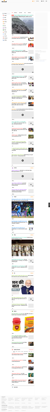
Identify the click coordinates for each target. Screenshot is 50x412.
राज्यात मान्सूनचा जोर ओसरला (37, 407)
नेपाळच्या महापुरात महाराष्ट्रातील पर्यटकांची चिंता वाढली (45, 406)
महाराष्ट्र (13, 48)
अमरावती (16, 351)
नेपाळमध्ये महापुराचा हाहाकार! (10, 406)
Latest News (9, 400)
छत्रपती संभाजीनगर (26, 351)
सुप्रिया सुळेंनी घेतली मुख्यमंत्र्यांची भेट (38, 406)
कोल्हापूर (22, 351)
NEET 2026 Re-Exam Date (4, 399)
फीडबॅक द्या (49, 204)
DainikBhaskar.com (4, 410)
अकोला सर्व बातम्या (31, 349)
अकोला (14, 351)
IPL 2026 (29, 399)
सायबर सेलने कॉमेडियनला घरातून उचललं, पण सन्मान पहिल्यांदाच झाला (5, 407)
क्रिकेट (13, 225)
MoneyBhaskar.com (24, 410)
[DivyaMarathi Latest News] (4, 2)
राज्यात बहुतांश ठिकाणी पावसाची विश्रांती (25, 406)
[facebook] (29, 35)
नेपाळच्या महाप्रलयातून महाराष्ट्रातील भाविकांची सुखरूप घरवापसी (5, 406)
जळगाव (13, 87)
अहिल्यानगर (19, 351)
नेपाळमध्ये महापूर (29, 406)
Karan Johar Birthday (4, 400)
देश (12, 100)
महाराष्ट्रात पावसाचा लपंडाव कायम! (17, 406)
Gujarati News (29, 400)
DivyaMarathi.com (17, 410)
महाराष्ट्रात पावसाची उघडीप (17, 407)
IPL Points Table (23, 399)
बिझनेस (13, 333)
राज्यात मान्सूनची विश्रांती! (44, 407)
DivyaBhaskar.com (10, 410)
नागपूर (12, 61)
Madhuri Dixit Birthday (17, 400)
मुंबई (12, 132)
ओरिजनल (13, 93)
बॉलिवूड (13, 180)
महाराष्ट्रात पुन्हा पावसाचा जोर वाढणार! (25, 407)
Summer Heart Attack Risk (11, 399)
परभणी (13, 41)
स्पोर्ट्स (13, 232)
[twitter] (31, 35)
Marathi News (16, 399)
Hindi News (23, 400)
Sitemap (40, 50)
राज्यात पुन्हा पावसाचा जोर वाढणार (31, 407)
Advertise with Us (37, 50)
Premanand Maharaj (44, 399)
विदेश (12, 54)
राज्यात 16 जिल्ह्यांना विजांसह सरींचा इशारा (11, 407)
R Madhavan (36, 399)
